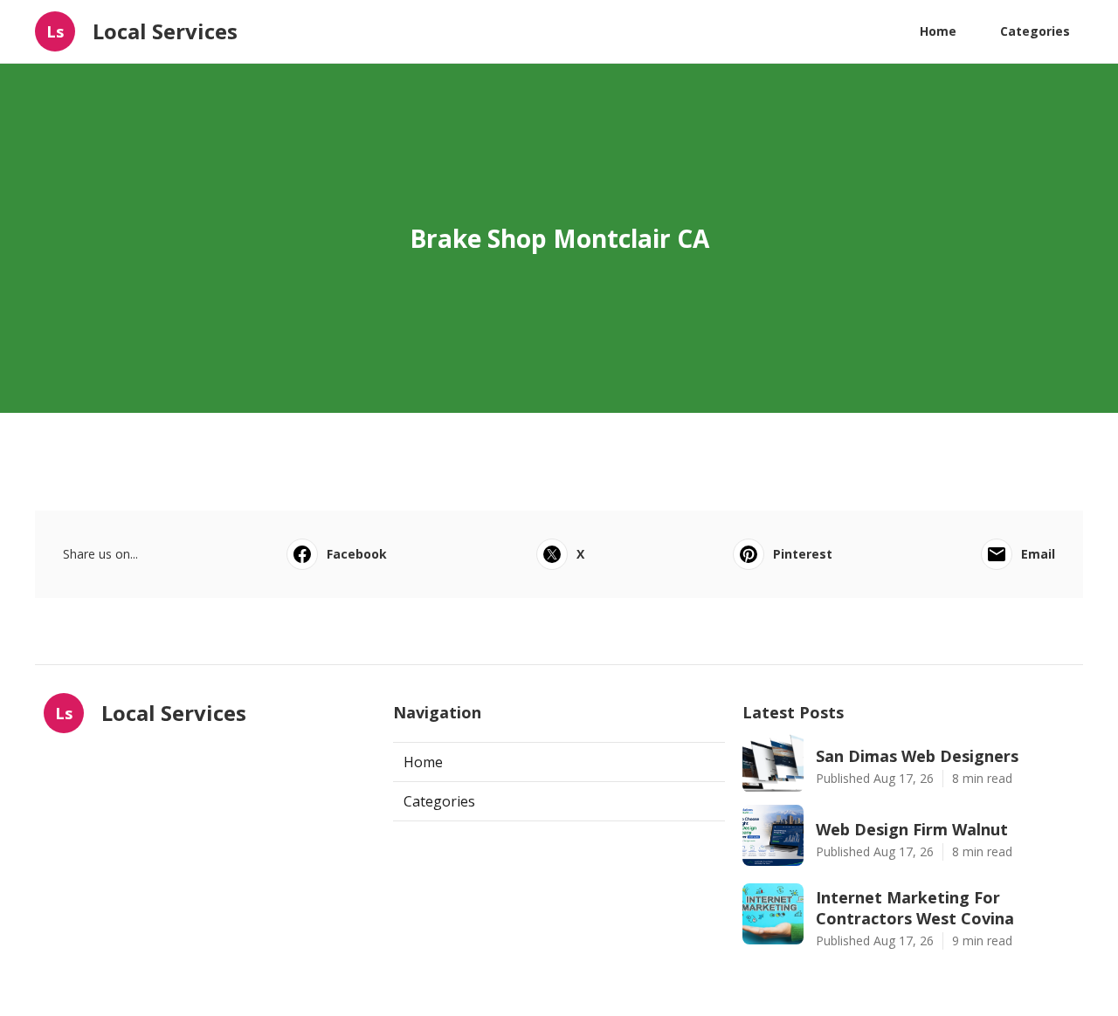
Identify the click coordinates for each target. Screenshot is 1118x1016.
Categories (1035, 31)
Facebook (357, 554)
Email (1038, 554)
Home (938, 31)
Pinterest (802, 554)
